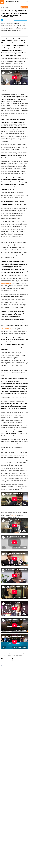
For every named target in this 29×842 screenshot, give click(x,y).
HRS (11, 652)
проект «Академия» (6, 283)
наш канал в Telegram (20, 20)
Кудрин (11, 653)
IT (23, 653)
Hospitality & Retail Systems (13, 30)
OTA (14, 652)
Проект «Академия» (6, 328)
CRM (21, 652)
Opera (13, 655)
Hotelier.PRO (13, 515)
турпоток (6, 653)
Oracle (17, 652)
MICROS (6, 655)
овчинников (7, 652)
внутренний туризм (18, 653)
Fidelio (9, 655)
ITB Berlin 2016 (18, 655)
